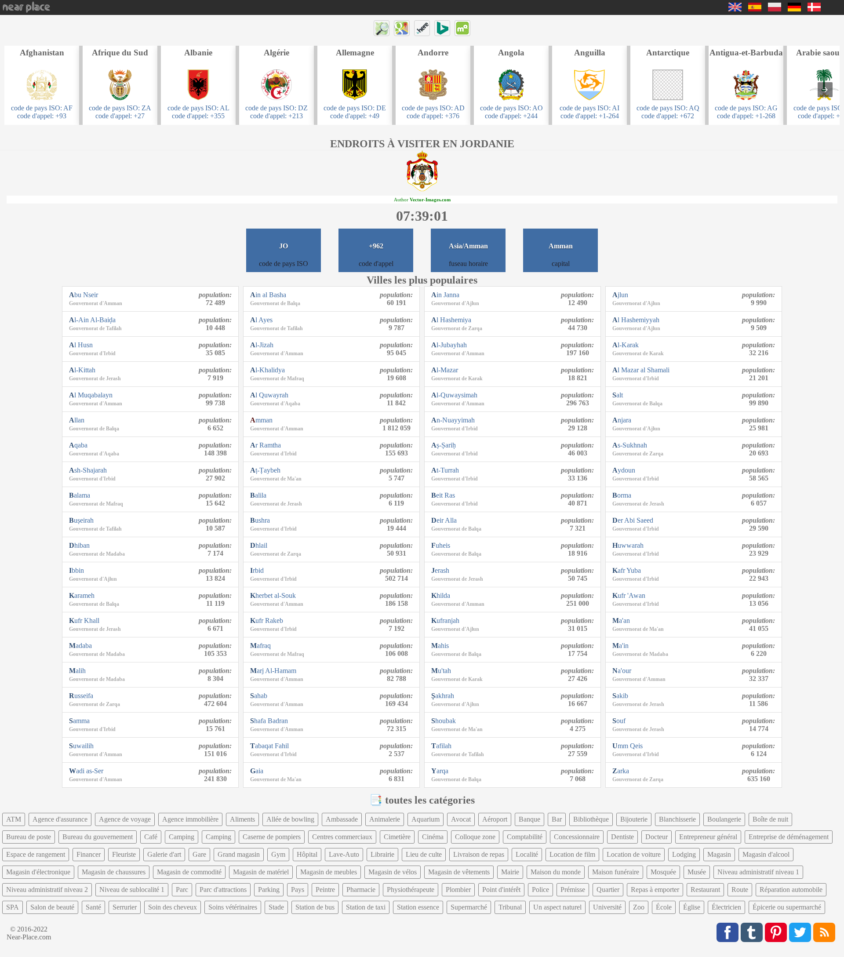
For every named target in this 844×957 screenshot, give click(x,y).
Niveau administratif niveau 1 (758, 872)
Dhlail (258, 545)
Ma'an (621, 620)
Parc (182, 889)
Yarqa (439, 771)
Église (691, 907)
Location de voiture (634, 854)
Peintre (325, 889)
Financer (88, 854)
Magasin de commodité (189, 872)
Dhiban (79, 545)
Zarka (620, 771)
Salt (617, 395)
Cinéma (433, 837)
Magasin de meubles (328, 872)
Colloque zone (475, 837)
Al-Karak (625, 345)
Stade (276, 907)
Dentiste (622, 837)
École (664, 907)
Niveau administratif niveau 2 (47, 889)
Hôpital (307, 854)
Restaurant (705, 889)
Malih (77, 670)
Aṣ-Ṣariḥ (443, 445)
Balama (79, 495)
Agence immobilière (190, 819)
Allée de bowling (290, 819)
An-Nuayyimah (453, 420)
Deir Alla (444, 520)
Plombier (458, 889)
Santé (93, 907)
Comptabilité (524, 837)
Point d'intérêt (501, 889)
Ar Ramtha (265, 445)
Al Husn (81, 345)
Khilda (440, 595)
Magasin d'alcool (765, 854)
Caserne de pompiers (272, 837)
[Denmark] (814, 9)
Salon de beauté (52, 907)
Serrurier (125, 907)
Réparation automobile (791, 889)
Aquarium (425, 819)
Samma (79, 720)
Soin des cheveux (172, 907)
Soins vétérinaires (232, 907)
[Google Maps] (402, 28)
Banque (529, 819)
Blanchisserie (677, 819)
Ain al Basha (268, 294)
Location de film (572, 854)
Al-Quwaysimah (454, 395)
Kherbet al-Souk (273, 595)
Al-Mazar (444, 370)
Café (150, 837)
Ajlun (620, 294)
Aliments (242, 819)
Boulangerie (724, 819)
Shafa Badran (269, 720)
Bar (557, 819)
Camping (181, 837)
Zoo (638, 907)
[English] (735, 9)
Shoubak (443, 720)
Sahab (258, 695)
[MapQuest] (462, 28)
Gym (278, 854)
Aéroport (494, 819)
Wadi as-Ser (86, 771)
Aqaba (78, 445)
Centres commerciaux (342, 837)
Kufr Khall (84, 620)
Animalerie (384, 819)
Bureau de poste (28, 837)
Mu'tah (441, 670)
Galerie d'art (164, 854)
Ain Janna (445, 294)
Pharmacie (360, 889)
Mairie (510, 872)
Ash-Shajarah (88, 470)
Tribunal (510, 907)
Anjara (621, 420)
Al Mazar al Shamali (640, 370)
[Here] (422, 28)
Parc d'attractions (223, 889)
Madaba (80, 645)
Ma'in (620, 645)
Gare (199, 854)
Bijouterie (634, 819)
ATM (13, 819)
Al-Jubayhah (449, 345)
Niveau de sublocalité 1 (131, 889)
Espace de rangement (35, 854)
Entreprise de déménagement (789, 837)
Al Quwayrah (269, 395)
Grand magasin (239, 854)
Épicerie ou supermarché (787, 907)
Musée (697, 872)
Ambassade (342, 819)
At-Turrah (445, 470)
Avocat (461, 819)
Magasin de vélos (392, 872)
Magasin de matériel (261, 872)
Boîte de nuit (770, 819)
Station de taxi (366, 907)
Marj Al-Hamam (273, 670)
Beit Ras (443, 495)
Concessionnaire (577, 837)
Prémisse (572, 889)
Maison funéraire (615, 872)
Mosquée (663, 872)
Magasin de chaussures (114, 872)
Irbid (257, 570)
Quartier (608, 889)
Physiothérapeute (410, 889)
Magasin (719, 854)
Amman (261, 420)
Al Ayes (261, 320)
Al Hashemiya (451, 320)
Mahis (440, 645)
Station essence (418, 907)
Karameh (82, 595)
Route (739, 889)
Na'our (621, 670)
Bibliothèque (591, 819)
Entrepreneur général (708, 837)
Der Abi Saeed (632, 520)
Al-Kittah (82, 370)
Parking (269, 889)
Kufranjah (445, 620)
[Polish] (774, 9)
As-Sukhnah (629, 445)
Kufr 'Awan (628, 595)
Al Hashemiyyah (635, 320)
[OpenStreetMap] (381, 28)
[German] (794, 9)
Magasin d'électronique (38, 872)
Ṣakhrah (442, 695)
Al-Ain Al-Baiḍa (92, 320)
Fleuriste (124, 854)
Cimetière (397, 837)
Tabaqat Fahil (269, 746)
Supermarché (469, 907)
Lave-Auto (344, 854)
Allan (76, 420)
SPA (12, 907)
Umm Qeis (627, 746)
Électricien (726, 907)
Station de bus (315, 907)
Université (607, 907)
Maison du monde (556, 872)
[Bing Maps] (442, 28)
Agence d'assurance (60, 819)
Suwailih (81, 746)
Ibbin (76, 570)
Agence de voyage (125, 819)
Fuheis (440, 545)
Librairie (382, 854)
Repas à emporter (655, 889)
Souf (619, 720)
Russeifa (81, 695)
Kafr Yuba (626, 570)
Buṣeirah (81, 520)
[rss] (824, 932)
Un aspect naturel (557, 907)
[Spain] (754, 9)
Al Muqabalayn (91, 395)
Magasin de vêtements (459, 872)
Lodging (684, 854)
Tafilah (441, 746)
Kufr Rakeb (266, 620)
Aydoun (623, 470)
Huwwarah (628, 545)
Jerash (440, 570)
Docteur (656, 837)
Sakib (620, 695)
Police (540, 889)
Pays (297, 889)
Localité (527, 854)
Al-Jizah (261, 345)
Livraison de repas (478, 854)
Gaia (256, 771)
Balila (258, 495)
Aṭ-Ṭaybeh (265, 470)
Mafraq (260, 645)
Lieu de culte (424, 854)
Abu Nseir (83, 294)
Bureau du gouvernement (97, 837)
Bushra (260, 520)
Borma (621, 495)
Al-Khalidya (267, 370)
